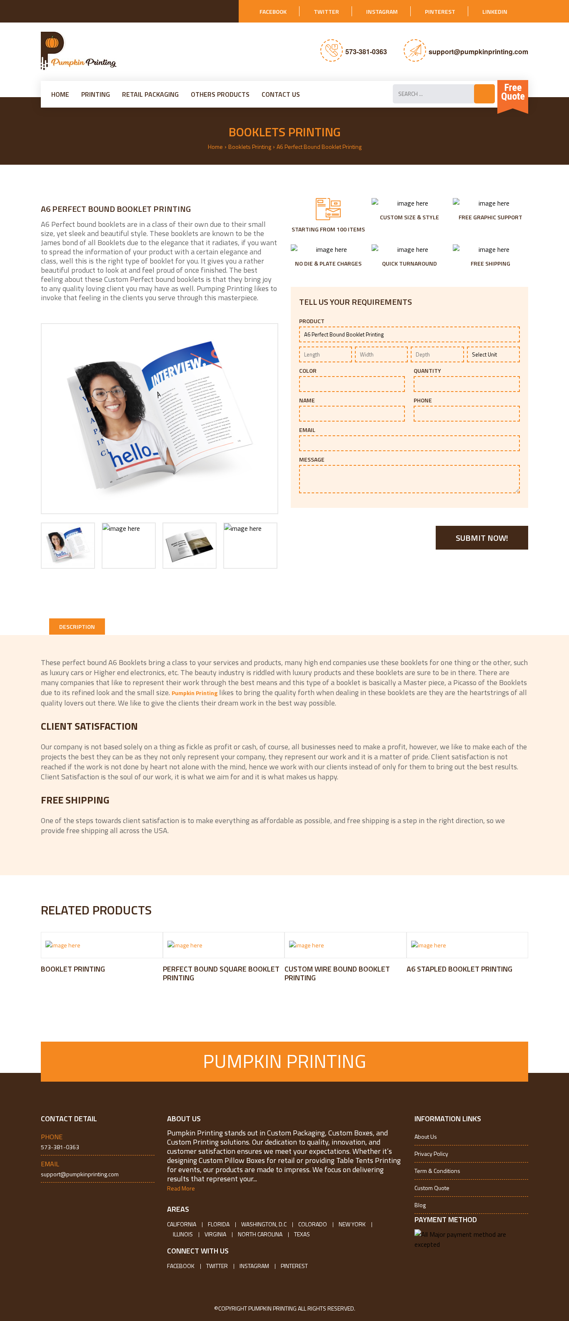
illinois (183, 1234)
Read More (181, 1188)
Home (60, 94)
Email (307, 430)
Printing (95, 94)
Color (308, 371)
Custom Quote (431, 1187)
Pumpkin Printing (194, 692)
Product (311, 321)
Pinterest (440, 11)
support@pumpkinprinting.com (478, 51)
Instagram (382, 11)
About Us (425, 1136)
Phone (423, 400)
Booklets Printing (249, 146)
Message (311, 459)
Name (307, 400)
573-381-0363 (366, 51)
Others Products (220, 94)
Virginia (215, 1234)
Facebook (273, 11)
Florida (219, 1224)
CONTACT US (281, 94)
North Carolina (260, 1234)
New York (352, 1224)
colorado (312, 1224)
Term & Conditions (437, 1170)
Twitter (326, 11)
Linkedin (494, 11)
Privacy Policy (431, 1153)
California (181, 1224)
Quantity (427, 371)
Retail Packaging (150, 94)
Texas (302, 1234)
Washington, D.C (264, 1224)
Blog (420, 1204)
